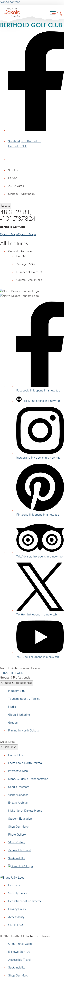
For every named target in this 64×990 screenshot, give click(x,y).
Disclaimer (15, 885)
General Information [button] (21, 251)
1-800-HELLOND (11, 673)
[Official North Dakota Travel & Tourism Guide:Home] (11, 13)
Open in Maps (9, 234)
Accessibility (16, 917)
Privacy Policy (17, 909)
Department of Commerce (25, 901)
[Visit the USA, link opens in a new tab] (20, 866)
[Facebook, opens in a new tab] (36, 130)
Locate (5, 205)
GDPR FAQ (15, 925)
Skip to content (10, 2)
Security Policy (17, 893)
